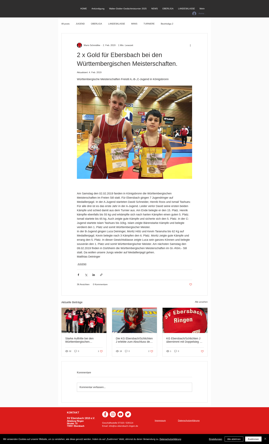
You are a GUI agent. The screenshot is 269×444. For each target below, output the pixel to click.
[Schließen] (265, 439)
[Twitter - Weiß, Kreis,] (128, 414)
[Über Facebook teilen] (78, 274)
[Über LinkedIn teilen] (93, 274)
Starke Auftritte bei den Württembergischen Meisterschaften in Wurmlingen (79, 340)
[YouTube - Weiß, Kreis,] (120, 414)
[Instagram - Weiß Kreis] (113, 414)
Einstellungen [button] (215, 439)
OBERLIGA (96, 23)
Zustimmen (253, 439)
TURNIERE (149, 23)
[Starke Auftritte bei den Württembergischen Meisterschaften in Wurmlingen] (83, 320)
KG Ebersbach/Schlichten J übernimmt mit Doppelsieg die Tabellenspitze (184, 340)
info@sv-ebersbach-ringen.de (123, 426)
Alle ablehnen (234, 439)
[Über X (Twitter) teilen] (86, 274)
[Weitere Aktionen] (190, 45)
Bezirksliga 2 (167, 23)
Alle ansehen (201, 302)
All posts (65, 23)
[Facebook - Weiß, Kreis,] (105, 414)
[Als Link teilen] (101, 274)
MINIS (134, 23)
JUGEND (80, 23)
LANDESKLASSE (116, 23)
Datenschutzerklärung (170, 439)
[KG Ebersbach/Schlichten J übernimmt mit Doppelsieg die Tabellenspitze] (185, 320)
